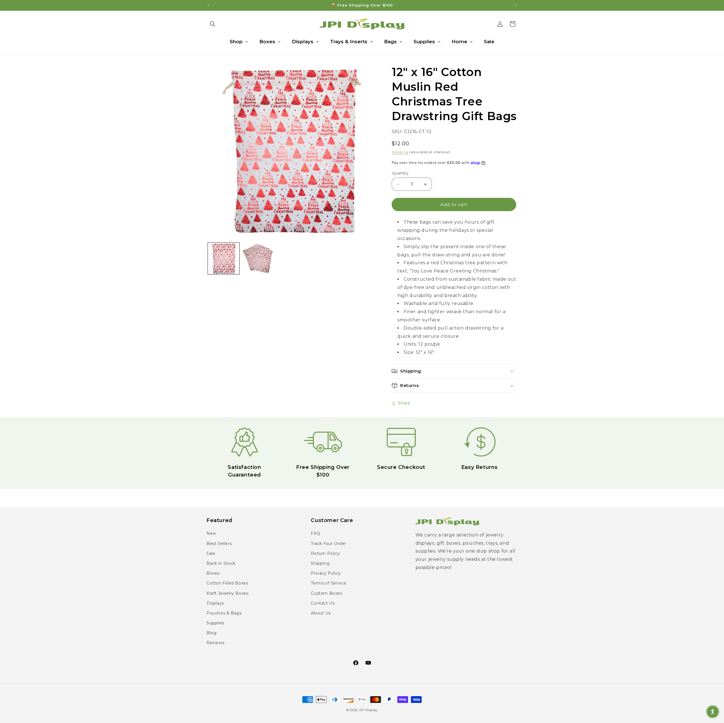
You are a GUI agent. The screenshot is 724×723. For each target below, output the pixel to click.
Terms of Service (328, 583)
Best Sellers (219, 543)
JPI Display (368, 710)
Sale (210, 553)
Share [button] (404, 403)
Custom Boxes (326, 593)
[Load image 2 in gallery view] (257, 258)
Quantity (400, 173)
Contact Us (323, 603)
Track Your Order (328, 543)
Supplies (215, 622)
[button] (212, 24)
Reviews (215, 642)
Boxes (212, 573)
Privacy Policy (326, 573)
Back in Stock (221, 563)
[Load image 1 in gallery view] (223, 258)
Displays (215, 603)
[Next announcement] (515, 5)
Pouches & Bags (224, 613)
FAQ (315, 533)
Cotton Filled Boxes (227, 583)
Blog (211, 632)
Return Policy (325, 553)
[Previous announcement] (208, 5)
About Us (321, 613)
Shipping (400, 152)
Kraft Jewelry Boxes (227, 593)
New (211, 533)
